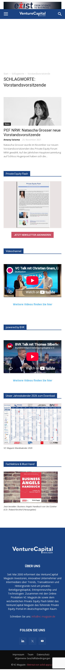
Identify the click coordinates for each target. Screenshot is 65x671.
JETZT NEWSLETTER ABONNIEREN (32, 235)
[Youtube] (42, 641)
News (7, 124)
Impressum (18, 654)
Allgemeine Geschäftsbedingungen (32, 658)
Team (30, 654)
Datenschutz (43, 654)
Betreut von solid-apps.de (40, 664)
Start (6, 73)
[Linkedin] (22, 641)
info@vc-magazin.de (43, 616)
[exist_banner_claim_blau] (32, 5)
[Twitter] (32, 641)
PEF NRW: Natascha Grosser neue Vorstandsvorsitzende (32, 132)
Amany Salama (12, 139)
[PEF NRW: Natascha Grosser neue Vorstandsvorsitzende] (32, 111)
